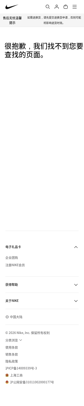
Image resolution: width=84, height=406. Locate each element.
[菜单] (75, 7)
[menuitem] (14, 340)
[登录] (57, 7)
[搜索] (48, 7)
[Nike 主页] (12, 6)
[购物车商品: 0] (66, 7)
